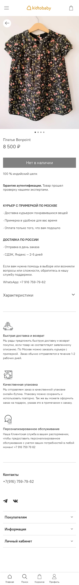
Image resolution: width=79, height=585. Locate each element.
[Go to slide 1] (35, 132)
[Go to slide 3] (41, 132)
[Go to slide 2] (38, 132)
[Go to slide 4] (43, 132)
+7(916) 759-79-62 (18, 481)
